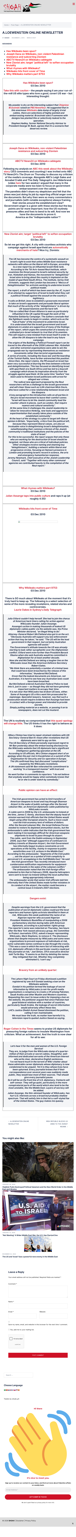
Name (11, 1302)
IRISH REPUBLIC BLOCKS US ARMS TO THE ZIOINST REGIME (57, 1124)
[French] (13, 1390)
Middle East (31, 38)
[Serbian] (17, 1390)
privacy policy (41, 1502)
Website (42, 1312)
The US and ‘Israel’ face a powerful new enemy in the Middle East (30, 1257)
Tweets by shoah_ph (11, 1399)
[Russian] (15, 1390)
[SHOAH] (22, 7)
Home (6, 25)
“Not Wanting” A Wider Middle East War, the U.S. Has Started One (30, 1235)
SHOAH (7, 38)
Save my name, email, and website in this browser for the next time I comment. (38, 1324)
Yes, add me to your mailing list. (22, 1330)
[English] (11, 1390)
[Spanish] (18, 1390)
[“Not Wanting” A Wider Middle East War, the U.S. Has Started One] (38, 1210)
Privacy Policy (30, 1521)
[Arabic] (5, 1390)
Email (11, 1312)
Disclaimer (20, 1521)
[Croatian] (9, 1390)
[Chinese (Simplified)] (7, 1390)
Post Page (15, 25)
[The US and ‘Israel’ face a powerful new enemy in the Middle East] (38, 1244)
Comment (12, 1284)
